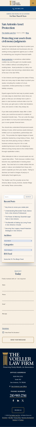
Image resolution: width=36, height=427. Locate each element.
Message (4, 314)
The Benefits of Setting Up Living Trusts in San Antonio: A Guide (18, 223)
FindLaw (21, 420)
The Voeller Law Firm (9, 33)
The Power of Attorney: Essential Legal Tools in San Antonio (17, 218)
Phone (4, 294)
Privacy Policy (17, 417)
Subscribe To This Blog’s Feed (14, 259)
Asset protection (7, 59)
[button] (33, 3)
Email (4, 304)
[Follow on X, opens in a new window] (23, 401)
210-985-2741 (19, 9)
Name (3, 285)
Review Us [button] (18, 410)
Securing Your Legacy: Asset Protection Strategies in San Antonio (18, 229)
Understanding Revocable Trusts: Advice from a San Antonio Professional (18, 212)
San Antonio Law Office (19, 386)
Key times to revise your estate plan (17, 207)
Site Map (10, 417)
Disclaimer (5, 328)
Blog (27, 33)
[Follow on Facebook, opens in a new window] (13, 401)
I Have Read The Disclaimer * (12, 332)
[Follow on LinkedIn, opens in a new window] (18, 401)
